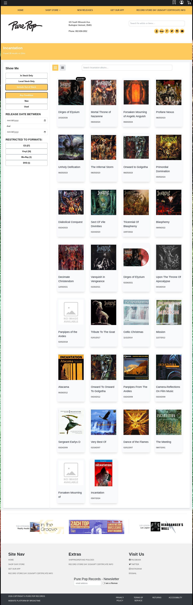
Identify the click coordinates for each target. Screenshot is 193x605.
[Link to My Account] (182, 3)
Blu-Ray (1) (26, 157)
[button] (53, 10)
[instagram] (177, 31)
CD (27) (26, 146)
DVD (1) (26, 163)
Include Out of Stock (26, 87)
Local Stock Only (27, 81)
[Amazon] (156, 31)
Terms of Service (138, 599)
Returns (156, 598)
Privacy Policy (120, 599)
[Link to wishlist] (174, 3)
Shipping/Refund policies (81, 560)
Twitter (135, 564)
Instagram (136, 569)
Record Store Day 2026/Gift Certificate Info (160, 10)
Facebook (136, 560)
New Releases (85, 10)
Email (134, 573)
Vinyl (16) (26, 151)
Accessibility (175, 598)
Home (11, 560)
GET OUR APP (117, 10)
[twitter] (171, 31)
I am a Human (111, 583)
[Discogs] (161, 31)
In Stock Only (26, 75)
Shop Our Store (16, 564)
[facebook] (166, 31)
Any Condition (26, 95)
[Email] (182, 31)
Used (26, 107)
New (26, 101)
